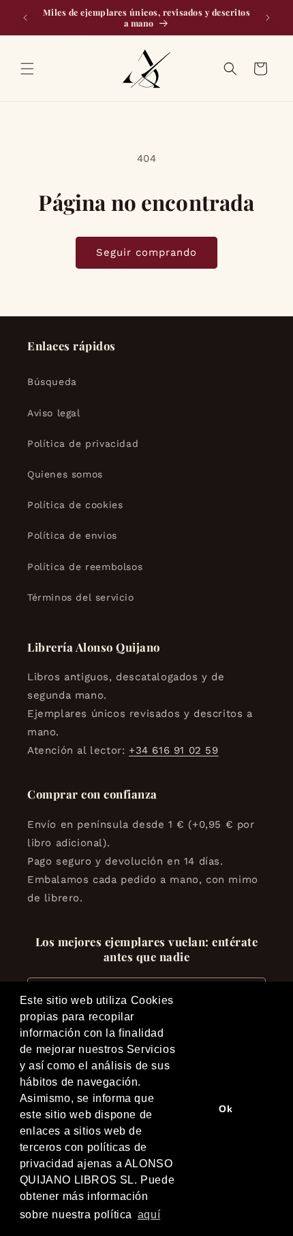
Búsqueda (52, 381)
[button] (27, 69)
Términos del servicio (80, 597)
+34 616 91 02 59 (174, 750)
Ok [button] (225, 1108)
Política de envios (72, 535)
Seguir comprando (146, 252)
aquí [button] (149, 1214)
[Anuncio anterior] (25, 18)
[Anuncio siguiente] (268, 18)
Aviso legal (53, 412)
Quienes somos (65, 474)
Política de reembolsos (84, 566)
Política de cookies (75, 504)
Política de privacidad (82, 443)
